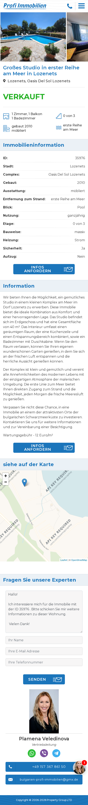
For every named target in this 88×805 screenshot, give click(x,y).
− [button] (5, 482)
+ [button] (5, 475)
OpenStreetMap (79, 559)
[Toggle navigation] (81, 6)
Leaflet (63, 559)
